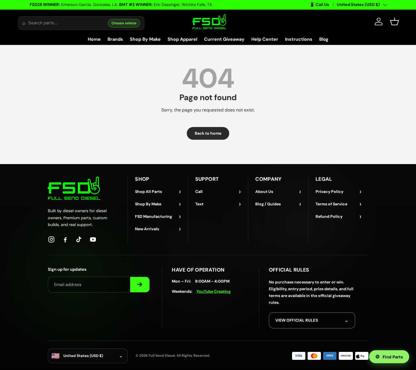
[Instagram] (51, 239)
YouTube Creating (213, 291)
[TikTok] (79, 239)
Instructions (298, 39)
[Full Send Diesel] (74, 188)
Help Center (264, 39)
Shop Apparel (182, 39)
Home (94, 39)
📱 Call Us (319, 4)
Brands (115, 39)
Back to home (208, 133)
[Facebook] (65, 239)
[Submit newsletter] (139, 284)
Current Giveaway (224, 39)
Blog (324, 39)
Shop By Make (145, 39)
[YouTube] (93, 239)
